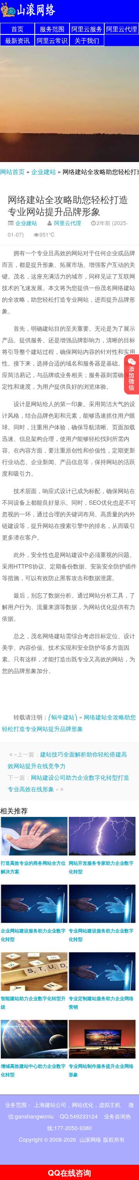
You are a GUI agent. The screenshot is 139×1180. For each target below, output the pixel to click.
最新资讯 (17, 40)
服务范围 (52, 28)
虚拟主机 (109, 1104)
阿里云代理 (121, 28)
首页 (17, 28)
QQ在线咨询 (69, 1172)
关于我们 (87, 40)
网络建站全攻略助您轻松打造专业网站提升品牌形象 (68, 205)
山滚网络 (90, 1139)
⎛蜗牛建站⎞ (63, 717)
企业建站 (43, 171)
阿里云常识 (52, 40)
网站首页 (12, 171)
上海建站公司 (50, 1104)
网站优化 (82, 1104)
